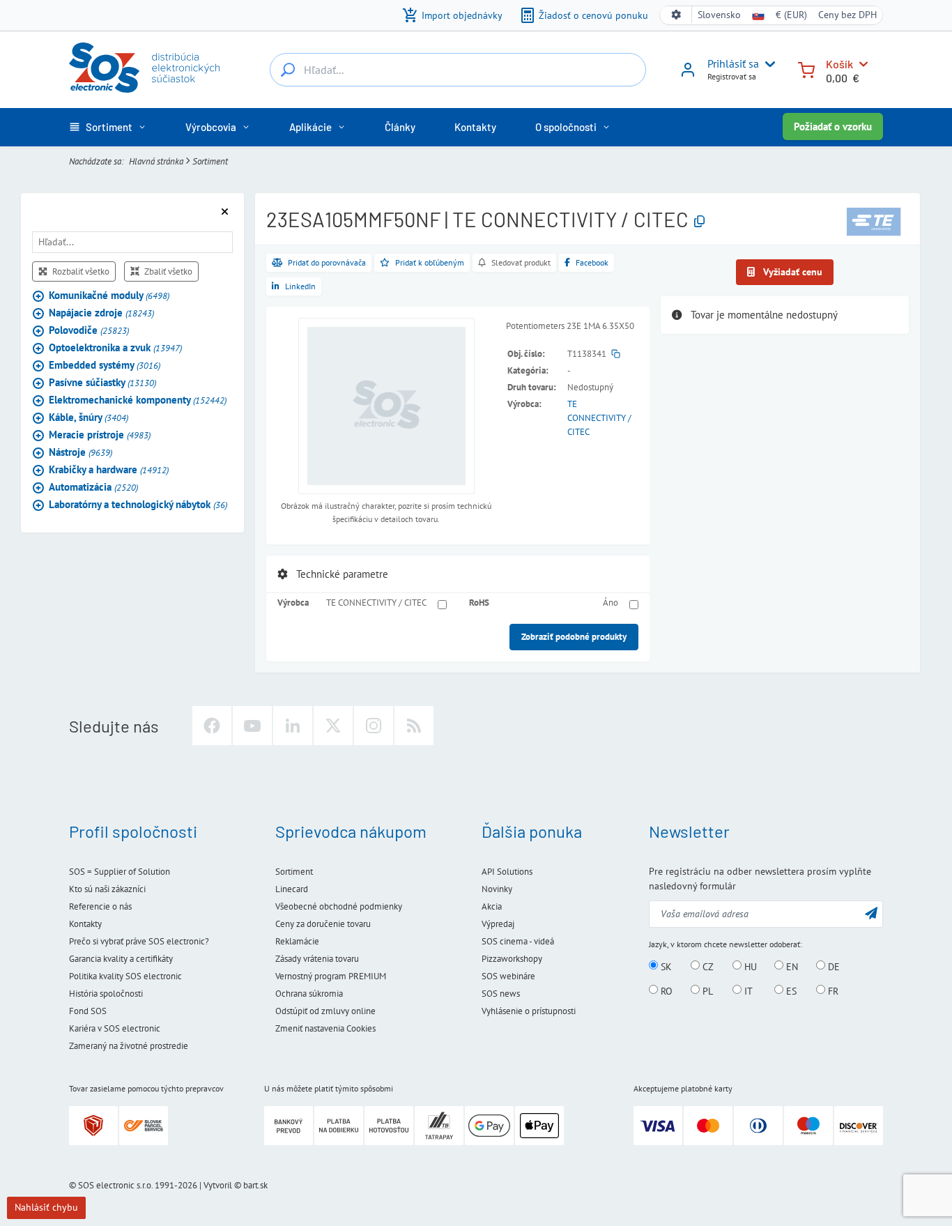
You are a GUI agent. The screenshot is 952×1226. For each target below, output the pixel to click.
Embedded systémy (104, 365)
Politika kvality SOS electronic (125, 976)
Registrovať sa (731, 76)
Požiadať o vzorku (833, 126)
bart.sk (255, 1185)
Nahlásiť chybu (46, 1207)
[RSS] (413, 725)
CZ (707, 966)
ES (790, 990)
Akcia (492, 906)
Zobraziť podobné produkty (574, 637)
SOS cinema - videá (518, 941)
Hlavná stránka (156, 161)
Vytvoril (218, 1185)
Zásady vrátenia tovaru (317, 959)
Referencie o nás (100, 906)
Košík (839, 63)
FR (831, 990)
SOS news (501, 993)
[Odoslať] (871, 913)
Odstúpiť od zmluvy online (325, 1011)
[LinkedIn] (292, 725)
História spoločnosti (106, 993)
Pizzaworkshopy (512, 959)
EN (790, 966)
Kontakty (85, 924)
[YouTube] (252, 725)
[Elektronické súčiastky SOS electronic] (144, 68)
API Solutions (507, 872)
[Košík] (806, 68)
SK (665, 966)
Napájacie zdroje (101, 313)
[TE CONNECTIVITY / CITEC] (874, 221)
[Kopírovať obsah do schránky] (699, 222)
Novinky (497, 889)
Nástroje (80, 452)
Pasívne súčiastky (102, 383)
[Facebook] (211, 725)
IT (747, 990)
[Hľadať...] (288, 69)
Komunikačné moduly (109, 295)
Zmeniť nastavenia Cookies (325, 1028)
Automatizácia (93, 487)
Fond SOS (88, 1011)
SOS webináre (508, 976)
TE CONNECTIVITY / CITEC (599, 418)
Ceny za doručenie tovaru (323, 924)
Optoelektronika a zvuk (115, 348)
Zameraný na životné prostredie (128, 1046)
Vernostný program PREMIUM (330, 976)
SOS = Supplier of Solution (119, 872)
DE (832, 966)
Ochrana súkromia (309, 993)
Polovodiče (89, 330)
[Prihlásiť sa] (688, 74)
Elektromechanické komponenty (138, 400)
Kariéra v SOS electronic (114, 1028)
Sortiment (210, 161)
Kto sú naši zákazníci (107, 889)
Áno (610, 602)
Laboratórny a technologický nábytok (138, 505)
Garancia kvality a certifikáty (121, 959)
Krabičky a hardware (109, 470)
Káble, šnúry (88, 417)
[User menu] (767, 64)
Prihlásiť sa (733, 63)
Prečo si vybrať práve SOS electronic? (139, 941)
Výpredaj (498, 924)
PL (706, 990)
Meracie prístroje (100, 435)
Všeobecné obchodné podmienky (338, 906)
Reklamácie (297, 941)
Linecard (291, 889)
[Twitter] (333, 725)
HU (749, 966)
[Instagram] (373, 725)
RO (665, 990)
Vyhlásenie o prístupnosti (529, 1011)
